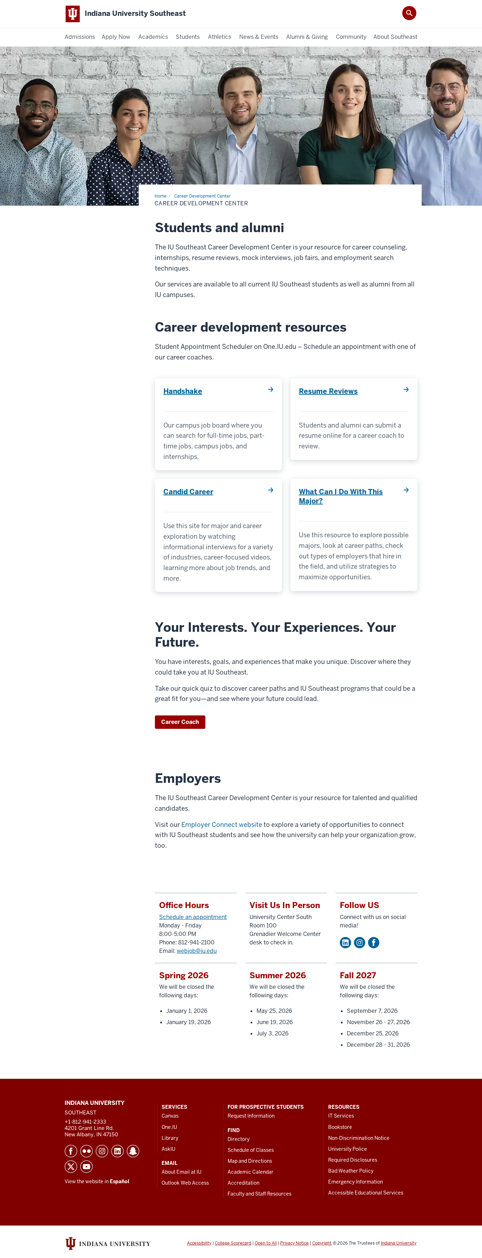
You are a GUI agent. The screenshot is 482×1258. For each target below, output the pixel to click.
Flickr (86, 1151)
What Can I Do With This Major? (341, 496)
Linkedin (345, 942)
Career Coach (180, 722)
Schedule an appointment (193, 917)
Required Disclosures (352, 1160)
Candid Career (188, 491)
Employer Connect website (221, 825)
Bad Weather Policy (350, 1171)
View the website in (97, 1181)
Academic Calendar (250, 1172)
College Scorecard (233, 1243)
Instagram (359, 942)
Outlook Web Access (185, 1183)
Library (170, 1138)
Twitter (71, 1166)
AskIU (168, 1149)
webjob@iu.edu (197, 951)
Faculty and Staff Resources (259, 1194)
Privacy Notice (294, 1243)
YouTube (86, 1166)
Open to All (266, 1243)
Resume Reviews (328, 391)
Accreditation (243, 1183)
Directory (238, 1139)
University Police (347, 1149)
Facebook (373, 942)
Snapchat (133, 1151)
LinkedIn (117, 1151)
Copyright (322, 1243)
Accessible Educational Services (365, 1193)
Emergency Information (355, 1182)
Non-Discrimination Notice (359, 1138)
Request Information (251, 1116)
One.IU (169, 1127)
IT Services (341, 1116)
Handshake (182, 391)
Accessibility (199, 1243)
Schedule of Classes (251, 1150)
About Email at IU (181, 1172)
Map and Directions (250, 1161)
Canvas (170, 1116)
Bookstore (340, 1127)
